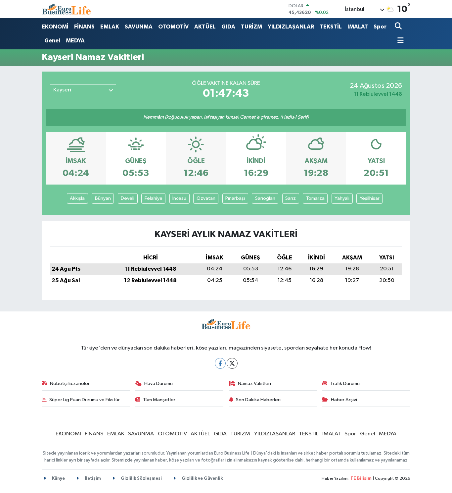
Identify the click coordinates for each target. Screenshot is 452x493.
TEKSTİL (331, 26)
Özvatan (206, 198)
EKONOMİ (55, 26)
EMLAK (109, 26)
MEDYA (75, 40)
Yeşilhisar (370, 198)
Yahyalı (342, 198)
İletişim (92, 478)
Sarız (290, 198)
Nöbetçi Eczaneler (70, 383)
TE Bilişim (361, 478)
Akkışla (77, 198)
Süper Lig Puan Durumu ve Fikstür (84, 399)
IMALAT (357, 26)
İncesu (179, 198)
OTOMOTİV (173, 26)
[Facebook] (220, 363)
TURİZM (251, 26)
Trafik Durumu (345, 383)
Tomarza (315, 198)
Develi (127, 198)
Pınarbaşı (235, 198)
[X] (232, 363)
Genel (52, 40)
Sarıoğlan (265, 198)
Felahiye (153, 198)
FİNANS (84, 26)
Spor (380, 26)
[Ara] (399, 27)
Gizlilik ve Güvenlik (202, 478)
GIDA (228, 26)
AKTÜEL (205, 26)
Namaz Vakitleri (254, 383)
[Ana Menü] (399, 41)
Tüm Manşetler (159, 399)
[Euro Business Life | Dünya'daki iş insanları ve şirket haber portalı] (66, 9)
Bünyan (103, 198)
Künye (58, 478)
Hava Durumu (158, 383)
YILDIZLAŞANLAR (291, 26)
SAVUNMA (139, 26)
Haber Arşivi (344, 399)
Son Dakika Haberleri (258, 399)
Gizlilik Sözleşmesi (141, 478)
